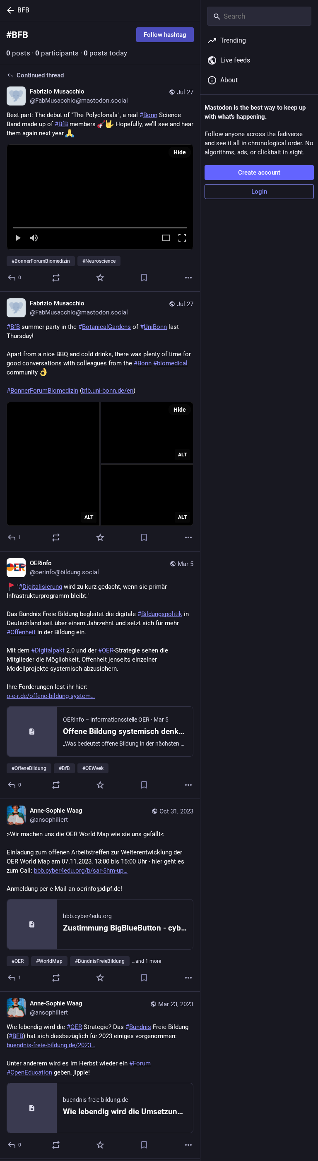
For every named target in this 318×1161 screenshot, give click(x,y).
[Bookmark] (144, 278)
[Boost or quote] (56, 278)
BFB (23, 10)
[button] (100, 197)
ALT (88, 517)
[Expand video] (166, 238)
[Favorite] (100, 278)
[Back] (8, 10)
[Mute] (34, 238)
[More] (188, 278)
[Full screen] (182, 238)
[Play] (18, 238)
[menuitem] (100, 196)
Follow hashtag (165, 34)
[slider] (100, 226)
